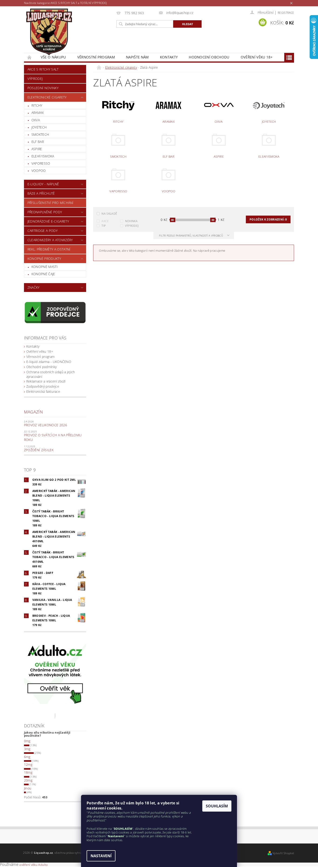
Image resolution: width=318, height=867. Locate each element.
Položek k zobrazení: (268, 219)
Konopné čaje (43, 274)
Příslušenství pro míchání (50, 202)
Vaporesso (40, 163)
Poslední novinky (42, 88)
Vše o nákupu (53, 57)
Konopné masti (44, 266)
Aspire (36, 149)
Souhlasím (217, 806)
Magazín (33, 412)
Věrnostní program (96, 57)
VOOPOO (38, 170)
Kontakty (169, 57)
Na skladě (109, 214)
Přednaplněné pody (44, 212)
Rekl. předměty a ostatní (49, 249)
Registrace (286, 13)
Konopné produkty (44, 258)
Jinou (27, 788)
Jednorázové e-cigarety (48, 221)
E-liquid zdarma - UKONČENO (48, 361)
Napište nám (137, 57)
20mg (28, 780)
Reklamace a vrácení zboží (46, 381)
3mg (27, 749)
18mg (28, 772)
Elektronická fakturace (43, 391)
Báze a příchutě (41, 193)
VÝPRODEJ (35, 78)
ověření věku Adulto (33, 865)
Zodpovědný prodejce (42, 386)
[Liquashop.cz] (49, 32)
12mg (28, 764)
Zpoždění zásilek (39, 450)
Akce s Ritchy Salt (43, 69)
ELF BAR (37, 141)
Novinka (131, 221)
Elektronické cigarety (47, 97)
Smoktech (40, 134)
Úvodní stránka (29, 57)
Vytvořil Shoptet (283, 853)
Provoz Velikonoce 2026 (45, 425)
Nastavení (101, 855)
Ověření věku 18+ (257, 57)
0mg (27, 741)
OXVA (35, 120)
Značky (33, 287)
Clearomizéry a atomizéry (50, 240)
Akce (105, 221)
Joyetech (39, 127)
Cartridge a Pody (42, 230)
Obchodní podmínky (41, 367)
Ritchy (36, 105)
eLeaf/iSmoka (42, 156)
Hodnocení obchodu (209, 57)
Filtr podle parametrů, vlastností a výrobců (191, 235)
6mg (27, 757)
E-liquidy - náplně (43, 184)
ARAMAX (37, 112)
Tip (103, 226)
